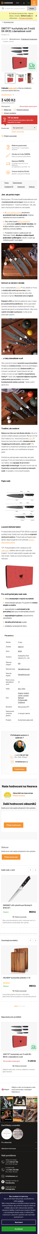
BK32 (20, 651)
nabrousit (5, 550)
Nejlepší (21, 698)
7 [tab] (19, 933)
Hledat (32, 8)
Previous (30, 870)
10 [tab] (30, 933)
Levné (20, 695)
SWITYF (21, 647)
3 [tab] (4, 933)
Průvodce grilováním (26, 18)
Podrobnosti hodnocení (29, 39)
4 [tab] (8, 933)
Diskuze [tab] (32, 187)
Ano (19, 689)
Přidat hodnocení (13, 825)
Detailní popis (6, 94)
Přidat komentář (11, 857)
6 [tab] (15, 933)
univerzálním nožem (13, 212)
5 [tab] (12, 933)
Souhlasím (19, 1229)
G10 (19, 663)
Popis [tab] (6, 183)
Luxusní (25, 695)
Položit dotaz (19, 769)
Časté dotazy (17, 183)
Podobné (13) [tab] (8, 187)
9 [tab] (27, 933)
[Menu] (34, 3)
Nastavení (19, 1222)
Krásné (20, 693)
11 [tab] (34, 933)
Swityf (18, 288)
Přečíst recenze (19, 795)
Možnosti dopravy (23, 110)
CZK (17, 3)
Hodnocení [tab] (21, 187)
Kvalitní (26, 693)
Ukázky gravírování (18, 131)
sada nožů (13, 88)
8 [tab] (23, 933)
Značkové (21, 702)
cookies (20, 1201)
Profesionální (22, 700)
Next (35, 870)
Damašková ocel (24, 669)
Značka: (8, 41)
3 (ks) (23, 689)
